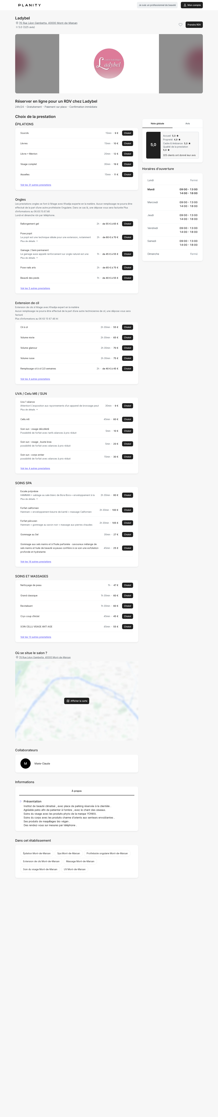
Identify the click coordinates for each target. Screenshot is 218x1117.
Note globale (157, 123)
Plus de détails (27, 241)
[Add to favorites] (180, 25)
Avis (187, 123)
